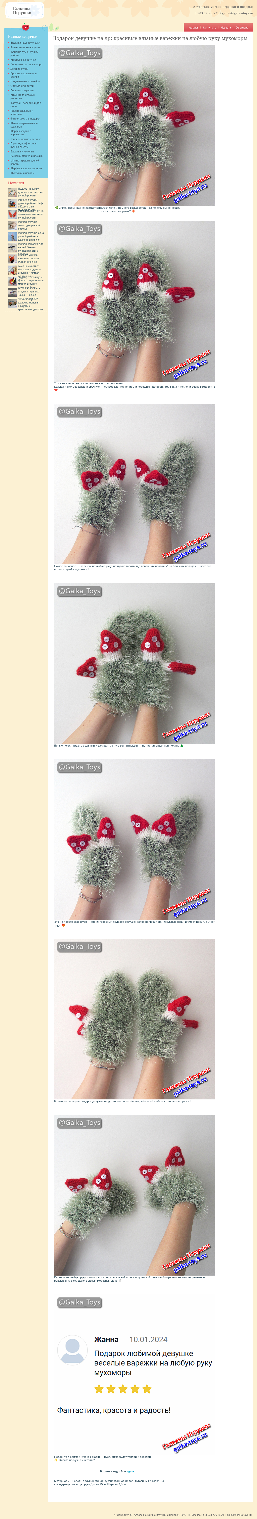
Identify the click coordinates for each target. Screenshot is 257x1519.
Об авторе (242, 27)
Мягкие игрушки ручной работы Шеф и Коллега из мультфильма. (30, 204)
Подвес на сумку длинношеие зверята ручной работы (30, 192)
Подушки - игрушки (22, 90)
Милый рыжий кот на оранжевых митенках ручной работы (31, 214)
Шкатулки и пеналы (22, 173)
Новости (226, 27)
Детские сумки (19, 68)
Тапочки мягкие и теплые (25, 139)
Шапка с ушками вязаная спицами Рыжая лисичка (28, 258)
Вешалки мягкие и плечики (26, 155)
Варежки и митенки (22, 151)
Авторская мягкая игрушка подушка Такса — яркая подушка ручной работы (24, 295)
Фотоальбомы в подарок (25, 118)
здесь (131, 1471)
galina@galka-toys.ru (237, 13)
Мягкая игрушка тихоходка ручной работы (29, 225)
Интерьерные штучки (23, 59)
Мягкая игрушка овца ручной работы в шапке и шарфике (31, 236)
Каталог (193, 27)
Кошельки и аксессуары (25, 47)
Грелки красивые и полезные (21, 112)
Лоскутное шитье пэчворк (26, 64)
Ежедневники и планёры (25, 81)
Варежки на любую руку (25, 42)
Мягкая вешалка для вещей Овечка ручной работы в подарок (30, 248)
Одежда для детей (22, 85)
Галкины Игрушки (22, 10)
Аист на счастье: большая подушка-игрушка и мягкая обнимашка (29, 271)
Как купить (209, 27)
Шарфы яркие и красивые (26, 168)
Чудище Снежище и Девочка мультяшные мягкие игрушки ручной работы (31, 282)
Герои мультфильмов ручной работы (23, 145)
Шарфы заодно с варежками (20, 133)
